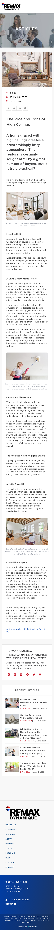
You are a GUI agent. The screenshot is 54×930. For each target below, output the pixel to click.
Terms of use (34, 920)
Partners (10, 844)
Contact (10, 862)
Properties (11, 825)
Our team (10, 834)
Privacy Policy (21, 920)
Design (13, 93)
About (9, 839)
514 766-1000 (16, 892)
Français (10, 867)
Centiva (32, 926)
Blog (8, 858)
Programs (10, 853)
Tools (9, 848)
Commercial (11, 829)
